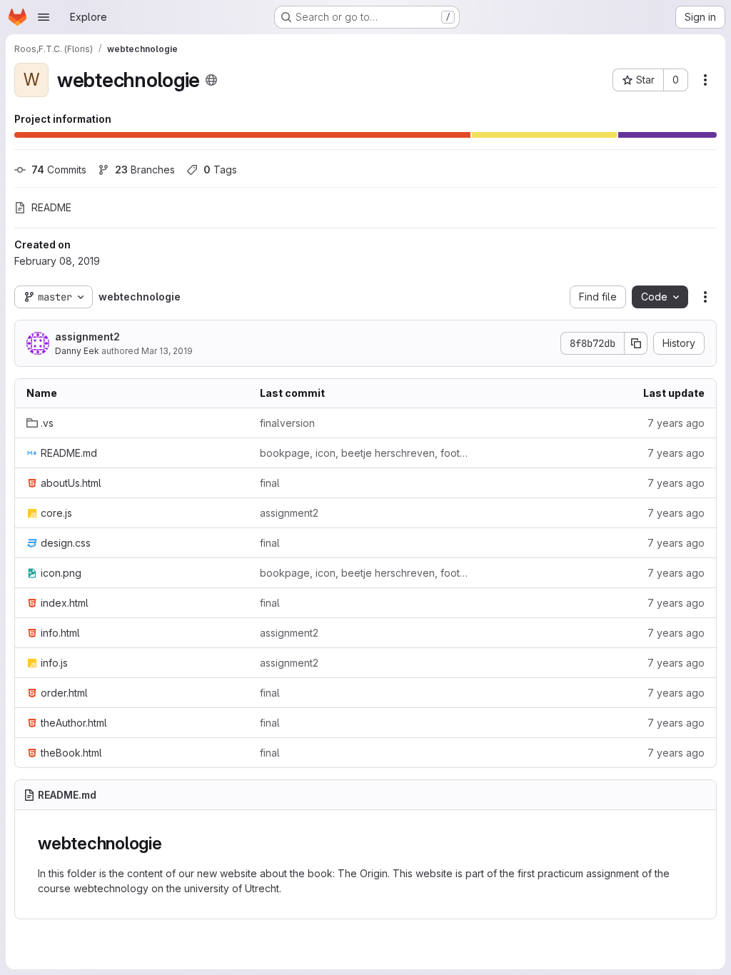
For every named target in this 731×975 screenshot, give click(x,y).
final (270, 483)
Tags (220, 169)
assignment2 (87, 336)
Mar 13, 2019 (167, 350)
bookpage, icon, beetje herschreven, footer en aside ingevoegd (365, 453)
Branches (145, 169)
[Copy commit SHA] (636, 343)
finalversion (287, 423)
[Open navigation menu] (43, 17)
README (51, 207)
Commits (58, 169)
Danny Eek (77, 350)
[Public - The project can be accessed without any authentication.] (211, 80)
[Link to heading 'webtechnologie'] (171, 843)
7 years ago (676, 423)
